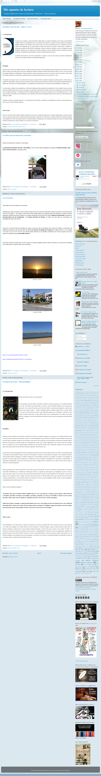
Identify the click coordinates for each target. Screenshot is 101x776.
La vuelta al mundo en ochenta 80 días (86, 477)
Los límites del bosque (90, 481)
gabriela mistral (78, 538)
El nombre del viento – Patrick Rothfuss (17, 381)
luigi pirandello (88, 555)
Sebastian (89, 502)
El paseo (88, 434)
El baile (91, 420)
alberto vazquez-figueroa (80, 517)
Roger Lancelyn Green (92, 499)
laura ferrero (94, 546)
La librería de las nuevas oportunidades (88, 467)
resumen (87, 568)
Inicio (39, 553)
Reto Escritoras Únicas (92, 497)
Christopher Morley (91, 405)
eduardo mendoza (82, 528)
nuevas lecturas (91, 560)
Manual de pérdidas (83, 487)
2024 (78, 52)
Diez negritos (91, 412)
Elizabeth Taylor (78, 442)
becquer (84, 519)
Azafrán (90, 402)
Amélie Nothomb (79, 393)
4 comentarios (33, 370)
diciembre (81, 82)
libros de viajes (83, 551)
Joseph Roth (94, 455)
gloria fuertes (78, 539)
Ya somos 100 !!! (86, 292)
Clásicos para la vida (84, 407)
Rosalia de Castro (78, 501)
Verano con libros (93, 511)
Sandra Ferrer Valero (93, 501)
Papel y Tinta (80, 496)
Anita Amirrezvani (81, 395)
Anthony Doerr (78, 398)
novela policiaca (84, 558)
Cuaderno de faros (88, 410)
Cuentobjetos (95, 410)
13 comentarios (33, 186)
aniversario (78, 519)
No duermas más (93, 492)
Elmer (84, 442)
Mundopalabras (79, 261)
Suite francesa (87, 506)
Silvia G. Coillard (79, 504)
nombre (9, 548)
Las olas (96, 477)
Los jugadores (81, 481)
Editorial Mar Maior (80, 256)
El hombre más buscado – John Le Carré (17, 27)
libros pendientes (79, 553)
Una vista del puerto (84, 511)
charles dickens (81, 522)
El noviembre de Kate (81, 434)
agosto (80, 92)
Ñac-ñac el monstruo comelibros (83, 573)
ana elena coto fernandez (92, 517)
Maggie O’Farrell (90, 486)
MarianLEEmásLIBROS (83, 350)
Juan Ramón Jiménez (80, 457)
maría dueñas (83, 556)
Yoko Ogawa (85, 516)
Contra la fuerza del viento (80, 408)
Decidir (85, 412)
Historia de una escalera (85, 449)
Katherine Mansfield (84, 459)
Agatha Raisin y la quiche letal (84, 392)
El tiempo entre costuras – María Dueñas (89, 282)
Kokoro (76, 460)
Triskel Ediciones (79, 265)
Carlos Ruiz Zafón (90, 403)
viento (18, 548)
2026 (78, 48)
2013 (78, 78)
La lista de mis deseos (92, 469)
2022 (78, 57)
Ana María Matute (88, 393)
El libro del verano (94, 430)
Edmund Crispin (87, 417)
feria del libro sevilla (92, 536)
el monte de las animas (91, 533)
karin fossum (78, 543)
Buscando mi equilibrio (83, 362)
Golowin (77, 449)
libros (9, 189)
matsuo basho (90, 556)
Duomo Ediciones (79, 252)
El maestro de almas (81, 432)
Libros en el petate (81, 382)
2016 (78, 71)
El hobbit (96, 425)
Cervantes (83, 405)
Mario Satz (91, 487)
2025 (78, 50)
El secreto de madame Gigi (85, 437)
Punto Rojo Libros (79, 263)
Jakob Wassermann (86, 454)
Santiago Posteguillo (79, 502)
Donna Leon (83, 414)
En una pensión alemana (92, 444)
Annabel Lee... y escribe (83, 346)
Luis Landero (82, 177)
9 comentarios (32, 124)
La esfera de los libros (80, 258)
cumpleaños (95, 524)
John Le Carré (21, 126)
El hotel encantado (80, 427)
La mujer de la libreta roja (81, 471)
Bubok (77, 248)
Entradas (79, 336)
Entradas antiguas (66, 553)
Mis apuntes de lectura (18, 9)
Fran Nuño (82, 447)
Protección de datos (45, 18)
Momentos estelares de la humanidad (82, 491)
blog (97, 519)
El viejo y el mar (80, 440)
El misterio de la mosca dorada (92, 432)
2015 (78, 73)
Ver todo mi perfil (79, 41)
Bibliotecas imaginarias (81, 403)
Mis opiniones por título (19, 18)
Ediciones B (78, 246)
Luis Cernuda (91, 482)
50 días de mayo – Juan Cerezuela (90, 301)
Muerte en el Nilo (84, 492)
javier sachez (90, 539)
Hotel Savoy (94, 449)
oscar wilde (86, 564)
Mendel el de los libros (92, 489)
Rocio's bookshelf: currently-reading (87, 173)
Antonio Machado (84, 400)
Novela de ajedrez (79, 494)
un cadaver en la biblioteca (91, 569)
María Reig (82, 489)
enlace (82, 133)
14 (75, 392)
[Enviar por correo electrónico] (39, 124)
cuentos (89, 524)
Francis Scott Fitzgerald (92, 447)
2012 (78, 80)
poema (96, 566)
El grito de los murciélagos (86, 425)
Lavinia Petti (87, 479)
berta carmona (91, 519)
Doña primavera (91, 414)
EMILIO (95, 415)
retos (94, 568)
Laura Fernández (80, 479)
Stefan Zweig (78, 506)
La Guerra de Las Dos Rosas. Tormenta (88, 460)
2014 (78, 76)
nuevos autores (86, 562)
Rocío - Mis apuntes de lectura (17, 124)
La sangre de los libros (85, 472)
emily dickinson (95, 534)
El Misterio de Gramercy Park (83, 419)
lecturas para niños (85, 548)
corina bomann (82, 524)
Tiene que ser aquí (83, 507)
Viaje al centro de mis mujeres (81, 512)
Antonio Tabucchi (93, 400)
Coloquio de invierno (84, 176)
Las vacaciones (8, 198)
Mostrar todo (96, 385)
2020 (78, 62)
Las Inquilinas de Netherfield (84, 373)
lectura (77, 548)
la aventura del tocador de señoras (89, 543)
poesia (80, 568)
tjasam (53, 770)
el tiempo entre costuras (85, 534)
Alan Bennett (94, 392)
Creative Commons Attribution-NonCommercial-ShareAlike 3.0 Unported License (85, 589)
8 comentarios (33, 545)
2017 (78, 69)
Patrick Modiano (88, 496)
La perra (90, 471)
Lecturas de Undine (82, 366)
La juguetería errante (87, 465)
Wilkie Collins (91, 514)
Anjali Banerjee (90, 395)
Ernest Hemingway (79, 445)
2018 (78, 66)
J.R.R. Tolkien (78, 454)
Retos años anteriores (33, 18)
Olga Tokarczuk (95, 494)
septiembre (81, 90)
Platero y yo (95, 496)
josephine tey (94, 541)
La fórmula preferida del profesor (87, 464)
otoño (92, 564)
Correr (88, 408)
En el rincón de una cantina (84, 370)
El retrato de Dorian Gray (88, 435)
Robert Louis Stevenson (80, 499)
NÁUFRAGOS (87, 494)
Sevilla (95, 502)
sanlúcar (10, 373)
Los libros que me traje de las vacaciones (17, 135)
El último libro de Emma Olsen (91, 440)
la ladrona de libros (84, 546)
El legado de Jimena (85, 429)
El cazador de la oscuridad (86, 422)
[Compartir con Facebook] (44, 124)
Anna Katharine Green (85, 397)
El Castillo (96, 417)
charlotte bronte (89, 522)
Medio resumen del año (81, 272)
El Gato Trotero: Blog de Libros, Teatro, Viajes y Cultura (85, 377)
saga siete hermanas (79, 569)
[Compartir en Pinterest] (45, 124)
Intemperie (95, 450)
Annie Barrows (94, 397)
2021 (78, 59)
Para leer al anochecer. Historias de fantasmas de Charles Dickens (90, 321)
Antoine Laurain (87, 398)
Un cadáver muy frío (85, 509)
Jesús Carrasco (86, 455)
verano (87, 571)
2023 (78, 55)
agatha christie (93, 516)
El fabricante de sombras (88, 424)
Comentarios (80, 339)
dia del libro (90, 526)
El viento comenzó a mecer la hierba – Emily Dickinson (86, 194)
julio (80, 104)
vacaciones (13, 189)
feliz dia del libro (81, 536)
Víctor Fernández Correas (80, 514)
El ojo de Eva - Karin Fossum (89, 312)
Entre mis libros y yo (82, 354)
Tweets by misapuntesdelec (81, 661)
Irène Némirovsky (79, 452)
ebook (96, 526)
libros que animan (90, 553)
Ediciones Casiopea (80, 254)
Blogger (68, 770)
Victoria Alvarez (93, 512)
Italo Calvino (94, 452)
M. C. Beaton (94, 484)
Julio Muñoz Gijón (91, 457)
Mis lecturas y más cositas (83, 358)
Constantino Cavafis (93, 407)
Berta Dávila (95, 402)
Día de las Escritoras (87, 415)
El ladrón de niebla (89, 427)
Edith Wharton (78, 417)
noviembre (81, 85)
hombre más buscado (13, 126)
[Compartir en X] (42, 124)
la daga (84, 544)
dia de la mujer (81, 526)
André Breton (95, 393)
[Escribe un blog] (41, 124)
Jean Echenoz (94, 454)
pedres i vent (86, 566)
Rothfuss (14, 548)
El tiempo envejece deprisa (88, 439)
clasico (95, 521)
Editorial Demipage (80, 244)
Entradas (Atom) (13, 557)
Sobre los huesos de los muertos (90, 504)
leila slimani (94, 548)
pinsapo (92, 566)
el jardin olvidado (92, 531)
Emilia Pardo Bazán (91, 442)
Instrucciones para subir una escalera (83, 450)
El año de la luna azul (84, 420)
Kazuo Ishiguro (94, 459)
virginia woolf (95, 571)
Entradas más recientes (10, 553)
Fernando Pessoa (88, 445)
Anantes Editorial (79, 250)
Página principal (7, 18)
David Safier (79, 412)
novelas (91, 558)
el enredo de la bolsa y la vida (90, 529)
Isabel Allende (88, 452)
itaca (84, 539)
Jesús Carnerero (78, 455)
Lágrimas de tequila (85, 484)
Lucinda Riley (83, 482)
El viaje (96, 439)
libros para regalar (92, 551)
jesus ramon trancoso (85, 541)
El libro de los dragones (85, 430)
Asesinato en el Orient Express (81, 402)
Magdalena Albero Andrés (80, 486)
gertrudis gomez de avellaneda (91, 538)
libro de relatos (79, 550)
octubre (80, 87)
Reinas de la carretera (80, 497)
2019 (78, 64)
